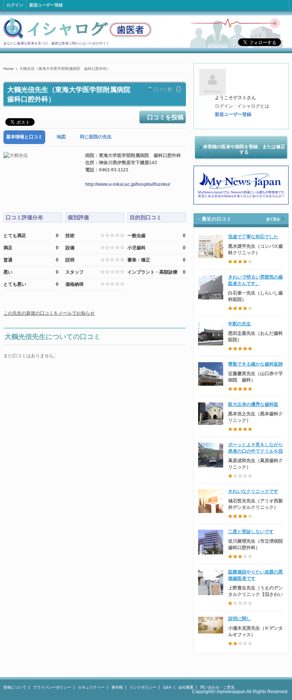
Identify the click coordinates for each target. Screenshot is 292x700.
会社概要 (186, 687)
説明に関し (239, 618)
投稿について (14, 687)
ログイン (14, 5)
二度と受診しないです (251, 531)
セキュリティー (91, 687)
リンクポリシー (143, 687)
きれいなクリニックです (253, 491)
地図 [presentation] (61, 136)
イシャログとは (253, 106)
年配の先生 (239, 323)
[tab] (24, 137)
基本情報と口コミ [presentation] (24, 136)
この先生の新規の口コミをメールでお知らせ (49, 313)
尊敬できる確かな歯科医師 (255, 364)
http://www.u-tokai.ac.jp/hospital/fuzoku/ (127, 184)
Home (8, 69)
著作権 (117, 687)
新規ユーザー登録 (46, 5)
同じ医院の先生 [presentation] (96, 136)
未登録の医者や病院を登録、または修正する (244, 149)
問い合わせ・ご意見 (217, 687)
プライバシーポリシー (52, 687)
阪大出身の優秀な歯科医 (253, 404)
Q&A (167, 687)
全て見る (273, 219)
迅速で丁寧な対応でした (253, 236)
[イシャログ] (77, 37)
